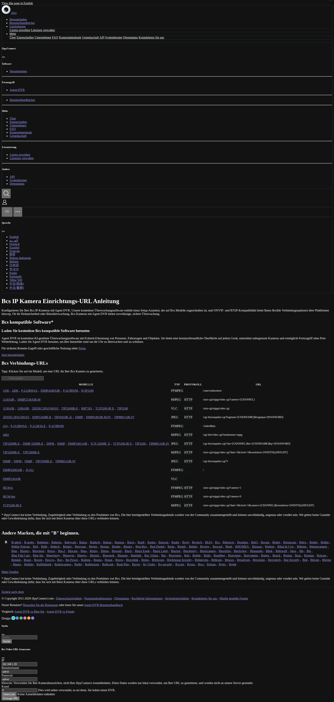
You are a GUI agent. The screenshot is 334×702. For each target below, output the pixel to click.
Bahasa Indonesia (20, 258)
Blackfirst (225, 551)
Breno (145, 560)
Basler (175, 542)
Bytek (232, 564)
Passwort (7, 675)
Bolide (197, 555)
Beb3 (254, 542)
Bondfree (219, 555)
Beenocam (289, 542)
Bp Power (72, 560)
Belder (313, 542)
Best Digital (157, 546)
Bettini (193, 546)
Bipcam (73, 551)
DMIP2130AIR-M (28, 399)
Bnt (163, 555)
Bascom (163, 542)
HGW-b (8, 487)
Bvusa (191, 564)
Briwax (229, 560)
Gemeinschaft (90, 37)
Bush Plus (123, 564)
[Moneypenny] (24, 618)
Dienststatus (130, 37)
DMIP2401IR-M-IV (98, 417)
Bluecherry (53, 555)
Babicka (56, 542)
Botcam (321, 555)
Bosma (287, 555)
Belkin (325, 542)
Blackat (175, 551)
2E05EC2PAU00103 (45, 408)
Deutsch (14, 244)
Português (15, 276)
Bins (14, 551)
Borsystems (251, 555)
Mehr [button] (12, 33)
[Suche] (6, 193)
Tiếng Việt (15, 280)
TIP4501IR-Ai (63, 417)
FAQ (55, 37)
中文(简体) (16, 283)
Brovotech (274, 560)
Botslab (16, 560)
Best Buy (141, 546)
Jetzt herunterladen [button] (13, 355)
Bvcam (179, 564)
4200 (15, 390)
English (14, 237)
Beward (217, 546)
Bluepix (95, 555)
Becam (265, 542)
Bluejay (82, 555)
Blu (309, 551)
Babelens (42, 542)
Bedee (276, 542)
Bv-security (165, 564)
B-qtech (16, 542)
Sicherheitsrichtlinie (177, 598)
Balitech (95, 542)
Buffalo (28, 564)
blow (293, 551)
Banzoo (119, 542)
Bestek (181, 546)
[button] (5, 205)
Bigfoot (269, 546)
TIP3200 (122, 408)
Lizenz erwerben (20, 30)
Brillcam (216, 560)
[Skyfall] (21, 618)
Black (128, 551)
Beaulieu (242, 542)
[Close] (3, 657)
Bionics (24, 551)
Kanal (5, 686)
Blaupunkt (256, 551)
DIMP (7, 461)
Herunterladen (18, 19)
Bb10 (208, 542)
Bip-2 (61, 551)
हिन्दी (12, 254)
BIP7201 (86, 408)
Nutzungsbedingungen (98, 598)
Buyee (136, 564)
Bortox (265, 555)
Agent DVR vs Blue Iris (29, 611)
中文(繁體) (16, 287)
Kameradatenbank (70, 37)
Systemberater (113, 37)
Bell (35, 546)
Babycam (70, 542)
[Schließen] (3, 57)
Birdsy (94, 551)
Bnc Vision (151, 555)
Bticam (314, 560)
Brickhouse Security (179, 560)
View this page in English (17, 3)
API (101, 37)
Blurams (123, 555)
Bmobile (136, 555)
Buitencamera (63, 564)
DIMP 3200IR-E (33, 443)
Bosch (276, 555)
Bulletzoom (92, 564)
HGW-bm (9, 496)
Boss (298, 555)
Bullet (78, 564)
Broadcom (243, 560)
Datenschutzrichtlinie (69, 598)
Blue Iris (38, 555)
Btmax (17, 564)
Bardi (141, 542)
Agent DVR (17, 89)
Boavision (175, 555)
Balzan (107, 542)
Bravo (119, 560)
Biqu (84, 551)
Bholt (228, 546)
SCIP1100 (87, 390)
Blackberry (190, 551)
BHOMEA (242, 546)
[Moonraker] (17, 618)
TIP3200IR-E (69, 408)
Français (14, 251)
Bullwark (107, 564)
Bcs (217, 542)
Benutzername (10, 668)
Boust (27, 560)
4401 (6, 434)
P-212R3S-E (38, 426)
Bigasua (257, 546)
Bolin (207, 555)
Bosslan (309, 555)
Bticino (326, 560)
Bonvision (234, 555)
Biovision (38, 551)
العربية (13, 240)
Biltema (301, 546)
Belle (44, 546)
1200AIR (23, 408)
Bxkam (211, 564)
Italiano (14, 261)
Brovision (259, 560)
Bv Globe (149, 564)
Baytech (197, 542)
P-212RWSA (29, 390)
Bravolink (132, 560)
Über (13, 37)
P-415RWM (70, 390)
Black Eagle (142, 551)
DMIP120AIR (12, 479)
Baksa (83, 542)
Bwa (201, 564)
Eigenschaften (25, 37)
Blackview (240, 551)
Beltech (55, 546)
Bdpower (228, 542)
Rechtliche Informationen (147, 598)
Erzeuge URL (10, 698)
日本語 (14, 265)
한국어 (14, 269)
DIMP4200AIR (50, 390)
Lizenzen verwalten (43, 30)
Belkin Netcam (20, 546)
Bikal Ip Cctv (285, 546)
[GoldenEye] (28, 618)
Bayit (185, 542)
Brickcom (158, 560)
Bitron (105, 551)
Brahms (85, 560)
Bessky (128, 546)
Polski (13, 273)
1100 (6, 390)
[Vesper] (32, 618)
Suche (6, 641)
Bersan (104, 546)
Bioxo (51, 551)
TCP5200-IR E (104, 408)
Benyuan (80, 546)
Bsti (304, 560)
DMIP (79, 417)
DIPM (50, 443)
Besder (116, 546)
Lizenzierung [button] (17, 26)
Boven (38, 560)
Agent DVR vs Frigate (60, 611)
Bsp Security (291, 560)
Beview (205, 546)
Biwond (117, 551)
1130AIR (8, 399)
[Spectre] (13, 618)
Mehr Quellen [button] (10, 572)
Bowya (49, 560)
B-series (29, 542)
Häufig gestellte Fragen (234, 598)
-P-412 (29, 470)
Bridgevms (201, 560)
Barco (131, 542)
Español (14, 247)
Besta (171, 546)
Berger (93, 546)
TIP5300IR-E (31, 452)
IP (3, 660)
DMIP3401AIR (77, 443)
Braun (108, 560)
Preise (82, 348)
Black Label (160, 551)
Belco (302, 542)
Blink (269, 551)
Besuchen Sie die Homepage (40, 605)
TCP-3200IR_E (100, 443)
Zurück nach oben (13, 591)
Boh (186, 555)
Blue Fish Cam (20, 555)
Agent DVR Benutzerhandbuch (103, 605)
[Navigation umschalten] (17, 212)
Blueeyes (68, 555)
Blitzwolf (281, 551)
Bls (301, 551)
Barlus (151, 542)
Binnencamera (318, 546)
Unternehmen (43, 37)
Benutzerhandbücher (22, 23)
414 (5, 426)
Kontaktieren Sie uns (151, 37)
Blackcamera (208, 551)
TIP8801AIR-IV (124, 417)
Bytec (222, 564)
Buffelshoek (44, 564)
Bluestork (108, 555)
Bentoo (67, 546)
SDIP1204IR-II (41, 417)
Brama (98, 560)
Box (59, 560)
